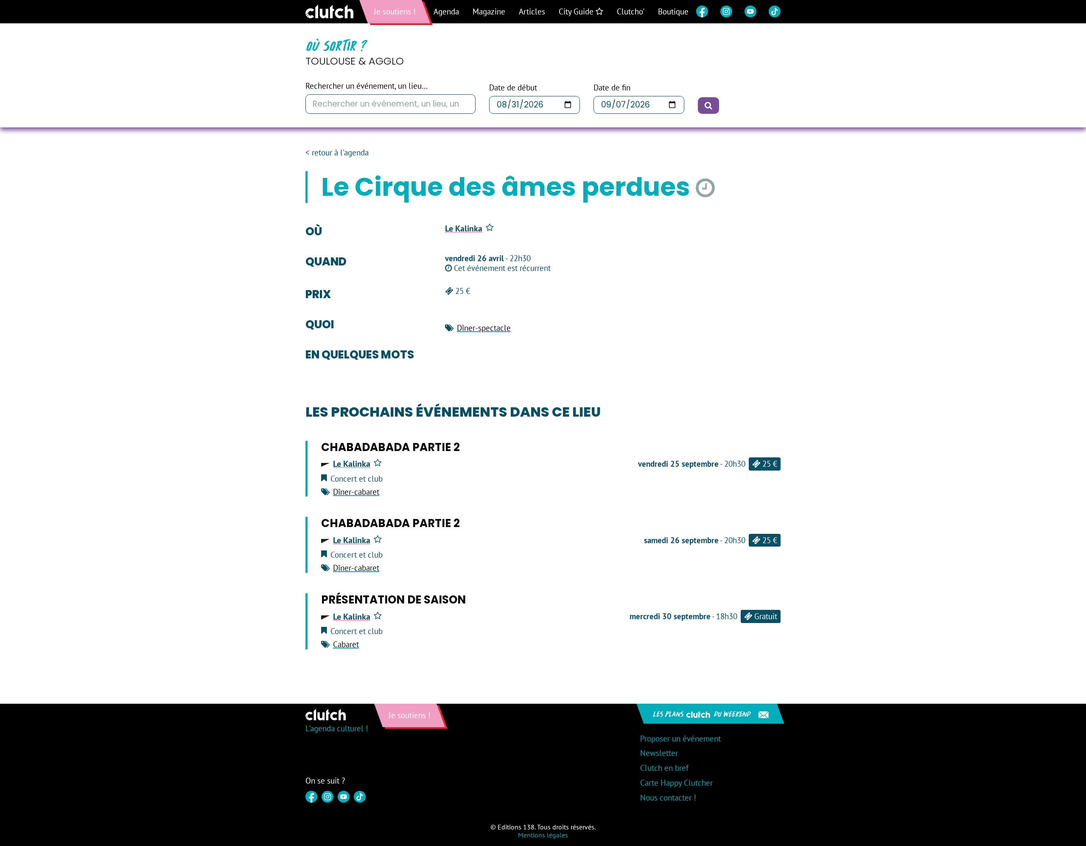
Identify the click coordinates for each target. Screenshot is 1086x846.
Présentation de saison (393, 599)
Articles (532, 11)
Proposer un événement (680, 738)
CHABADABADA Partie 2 (390, 447)
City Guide (577, 11)
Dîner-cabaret (356, 492)
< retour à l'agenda (337, 153)
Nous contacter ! (668, 797)
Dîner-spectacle (484, 328)
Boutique (673, 11)
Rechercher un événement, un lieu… (366, 86)
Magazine (489, 11)
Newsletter (659, 753)
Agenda (446, 11)
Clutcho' (630, 11)
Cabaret (346, 644)
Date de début (513, 88)
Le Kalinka (463, 228)
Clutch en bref (664, 768)
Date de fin (611, 88)
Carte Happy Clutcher (676, 783)
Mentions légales (543, 835)
